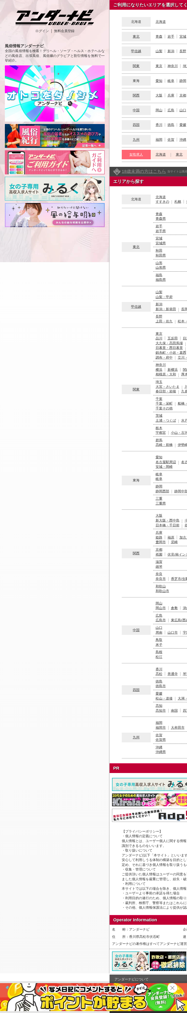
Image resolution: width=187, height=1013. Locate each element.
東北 (136, 36)
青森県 (161, 219)
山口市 (173, 632)
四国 (136, 125)
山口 (182, 110)
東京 (159, 66)
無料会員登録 (64, 31)
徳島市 (161, 686)
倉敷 (174, 608)
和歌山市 (162, 591)
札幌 (177, 202)
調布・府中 (164, 357)
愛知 (159, 81)
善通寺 (173, 674)
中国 (136, 110)
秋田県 (161, 255)
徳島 (171, 125)
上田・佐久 (164, 321)
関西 (136, 95)
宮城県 (161, 243)
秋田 (159, 250)
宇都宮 (161, 433)
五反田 (173, 338)
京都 (182, 95)
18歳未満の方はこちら (144, 171)
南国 (174, 710)
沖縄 (182, 140)
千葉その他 (164, 408)
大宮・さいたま (167, 387)
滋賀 (159, 562)
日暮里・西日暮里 (169, 348)
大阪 (159, 95)
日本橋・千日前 (167, 525)
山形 (159, 263)
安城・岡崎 (164, 467)
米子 (159, 645)
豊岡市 (161, 542)
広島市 (161, 620)
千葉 (159, 399)
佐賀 (171, 140)
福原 (171, 537)
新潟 (171, 51)
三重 (159, 498)
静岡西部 (162, 491)
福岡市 (161, 727)
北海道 (161, 22)
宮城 (182, 36)
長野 (182, 51)
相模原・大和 (166, 374)
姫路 (159, 537)
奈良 (159, 574)
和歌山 (161, 586)
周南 (159, 632)
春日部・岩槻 (166, 391)
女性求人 (136, 154)
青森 (159, 36)
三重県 (161, 503)
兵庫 (171, 95)
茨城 (159, 416)
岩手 (171, 36)
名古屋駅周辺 (166, 462)
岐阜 (171, 81)
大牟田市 (178, 727)
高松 (159, 674)
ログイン (42, 31)
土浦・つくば (166, 420)
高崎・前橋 (164, 445)
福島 (159, 275)
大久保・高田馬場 (169, 343)
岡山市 (161, 608)
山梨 (159, 51)
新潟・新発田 (166, 309)
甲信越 (136, 51)
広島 (171, 110)
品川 (159, 338)
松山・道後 (164, 698)
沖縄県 (161, 752)
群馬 (159, 440)
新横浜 (173, 370)
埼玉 (159, 382)
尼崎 (174, 542)
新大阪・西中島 (167, 520)
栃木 (159, 428)
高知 (159, 706)
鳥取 (159, 640)
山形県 (161, 267)
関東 (136, 66)
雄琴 (159, 567)
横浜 (159, 370)
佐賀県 (161, 740)
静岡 (182, 81)
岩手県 (161, 231)
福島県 (161, 280)
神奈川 (173, 66)
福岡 (159, 140)
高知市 (161, 710)
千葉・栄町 (164, 403)
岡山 (159, 110)
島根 (159, 652)
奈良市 (161, 579)
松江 (159, 657)
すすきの (162, 202)
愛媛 (182, 125)
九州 (136, 140)
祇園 (159, 554)
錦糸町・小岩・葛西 (171, 353)
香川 (159, 125)
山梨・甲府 (164, 297)
